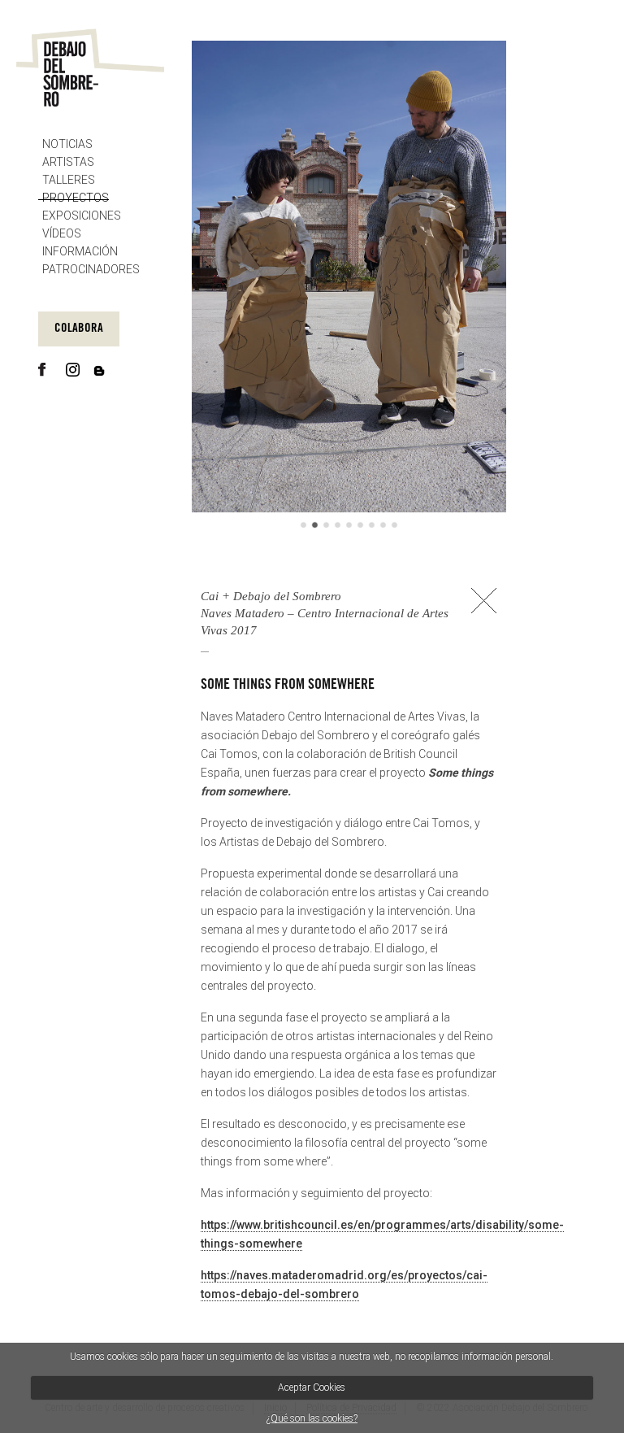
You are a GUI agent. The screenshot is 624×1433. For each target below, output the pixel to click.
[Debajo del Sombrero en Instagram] (74, 370)
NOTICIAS (67, 143)
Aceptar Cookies (311, 1387)
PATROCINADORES (91, 269)
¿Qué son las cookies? (312, 1418)
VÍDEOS (61, 233)
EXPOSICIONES (81, 215)
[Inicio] (90, 67)
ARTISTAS (68, 161)
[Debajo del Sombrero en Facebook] (46, 370)
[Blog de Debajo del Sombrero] (101, 371)
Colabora (78, 329)
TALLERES (68, 179)
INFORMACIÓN (80, 251)
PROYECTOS (75, 197)
